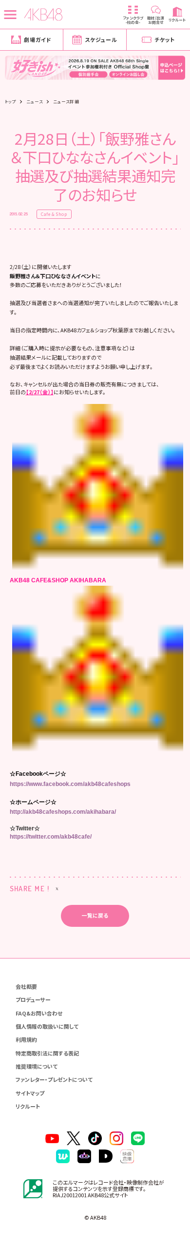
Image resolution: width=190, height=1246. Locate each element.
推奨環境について (36, 1066)
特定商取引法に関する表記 (47, 1053)
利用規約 (26, 1039)
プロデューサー (33, 999)
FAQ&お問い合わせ (39, 1013)
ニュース (34, 101)
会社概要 (26, 986)
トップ (10, 101)
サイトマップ (30, 1093)
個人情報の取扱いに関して (47, 1026)
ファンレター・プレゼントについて (54, 1079)
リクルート (28, 1106)
